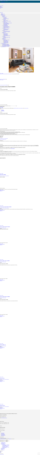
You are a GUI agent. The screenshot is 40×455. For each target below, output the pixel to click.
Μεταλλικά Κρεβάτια (6, 34)
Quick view (1, 316)
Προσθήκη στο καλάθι (2, 106)
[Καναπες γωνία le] (9, 362)
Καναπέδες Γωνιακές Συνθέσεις (19, 108)
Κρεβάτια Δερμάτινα (6, 33)
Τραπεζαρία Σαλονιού (6, 41)
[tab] (2, 110)
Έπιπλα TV (3, 16)
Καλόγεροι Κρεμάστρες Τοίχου (7, 37)
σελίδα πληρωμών (13, 148)
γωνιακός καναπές (26, 108)
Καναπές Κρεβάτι (4, 32)
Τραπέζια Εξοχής (5, 24)
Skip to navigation (2, 0)
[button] (2, 210)
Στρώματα (3, 38)
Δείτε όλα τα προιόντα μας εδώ (3, 139)
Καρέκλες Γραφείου (6, 20)
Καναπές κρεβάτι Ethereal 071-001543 (5, 226)
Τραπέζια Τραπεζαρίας (6, 42)
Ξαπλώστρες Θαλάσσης (6, 23)
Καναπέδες (3, 30)
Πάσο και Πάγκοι (5, 40)
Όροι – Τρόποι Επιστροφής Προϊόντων (6, 45)
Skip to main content (6, 0)
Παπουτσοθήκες (5, 18)
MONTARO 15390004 (3, 174)
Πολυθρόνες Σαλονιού (6, 29)
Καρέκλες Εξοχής (5, 22)
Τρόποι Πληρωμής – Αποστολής (5, 44)
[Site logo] (4, 5)
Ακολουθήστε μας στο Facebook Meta (4, 138)
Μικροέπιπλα (3, 36)
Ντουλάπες (5, 17)
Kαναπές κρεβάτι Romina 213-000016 (5, 296)
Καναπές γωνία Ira (2, 405)
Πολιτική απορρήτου (3, 435)
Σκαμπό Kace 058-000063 (2, 79)
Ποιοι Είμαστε (2, 433)
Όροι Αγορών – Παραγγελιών (5, 446)
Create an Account (2, 454)
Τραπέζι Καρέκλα (4, 39)
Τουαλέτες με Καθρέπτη (6, 27)
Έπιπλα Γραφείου (4, 19)
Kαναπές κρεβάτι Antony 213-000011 (5, 260)
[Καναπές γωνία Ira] (8, 389)
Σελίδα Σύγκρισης (3, 434)
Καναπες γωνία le (2, 378)
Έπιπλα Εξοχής (4, 21)
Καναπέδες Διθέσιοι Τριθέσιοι (7, 31)
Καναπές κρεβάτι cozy (3, 344)
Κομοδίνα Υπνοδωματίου (6, 26)
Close (0, 451)
